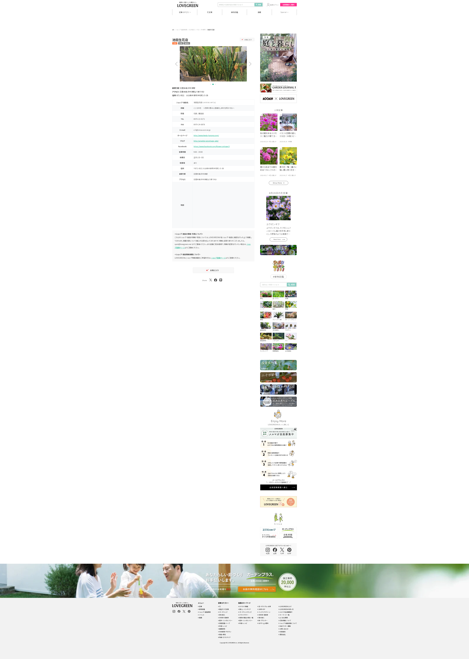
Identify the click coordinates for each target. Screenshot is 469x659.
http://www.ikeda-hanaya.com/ (206, 135)
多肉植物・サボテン (225, 632)
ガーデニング (223, 612)
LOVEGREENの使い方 (286, 609)
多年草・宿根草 (224, 618)
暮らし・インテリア (245, 609)
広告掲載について (285, 620)
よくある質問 (283, 618)
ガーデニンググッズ (245, 612)
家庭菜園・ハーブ (224, 623)
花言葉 (209, 12)
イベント (201, 615)
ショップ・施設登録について (288, 623)
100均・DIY (261, 609)
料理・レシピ (223, 626)
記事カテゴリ (184, 12)
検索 (259, 5)
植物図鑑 (234, 12)
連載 (259, 12)
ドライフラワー (243, 615)
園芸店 (187, 43)
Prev (175, 64)
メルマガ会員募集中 (285, 612)
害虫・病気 (222, 634)
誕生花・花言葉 (224, 609)
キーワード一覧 (284, 615)
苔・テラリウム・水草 (264, 606)
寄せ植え (222, 615)
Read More (277, 239)
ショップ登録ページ (218, 258)
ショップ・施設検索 (181, 30)
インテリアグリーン (264, 612)
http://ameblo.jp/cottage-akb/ (206, 141)
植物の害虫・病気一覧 (246, 618)
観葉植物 (222, 629)
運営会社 (282, 634)
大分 (197, 30)
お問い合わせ (283, 629)
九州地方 (192, 30)
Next (251, 64)
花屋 (180, 43)
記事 (200, 606)
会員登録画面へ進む (278, 487)
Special (284, 12)
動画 (200, 618)
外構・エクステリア (224, 637)
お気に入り (248, 40)
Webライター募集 (285, 626)
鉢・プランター (262, 620)
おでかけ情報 (243, 606)
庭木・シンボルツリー (225, 620)
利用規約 (282, 632)
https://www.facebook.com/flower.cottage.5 (212, 146)
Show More (277, 183)
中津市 (203, 30)
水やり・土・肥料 (263, 623)
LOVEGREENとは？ (285, 606)
